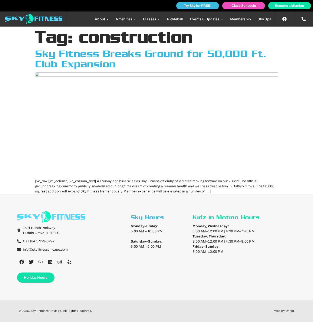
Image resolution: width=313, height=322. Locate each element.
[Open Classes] (158, 19)
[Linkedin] (50, 262)
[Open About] (107, 19)
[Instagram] (59, 262)
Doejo (290, 310)
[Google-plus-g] (40, 262)
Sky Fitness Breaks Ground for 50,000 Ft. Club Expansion (150, 59)
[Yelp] (69, 262)
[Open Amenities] (135, 19)
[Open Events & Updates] (222, 19)
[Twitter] (31, 262)
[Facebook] (21, 262)
